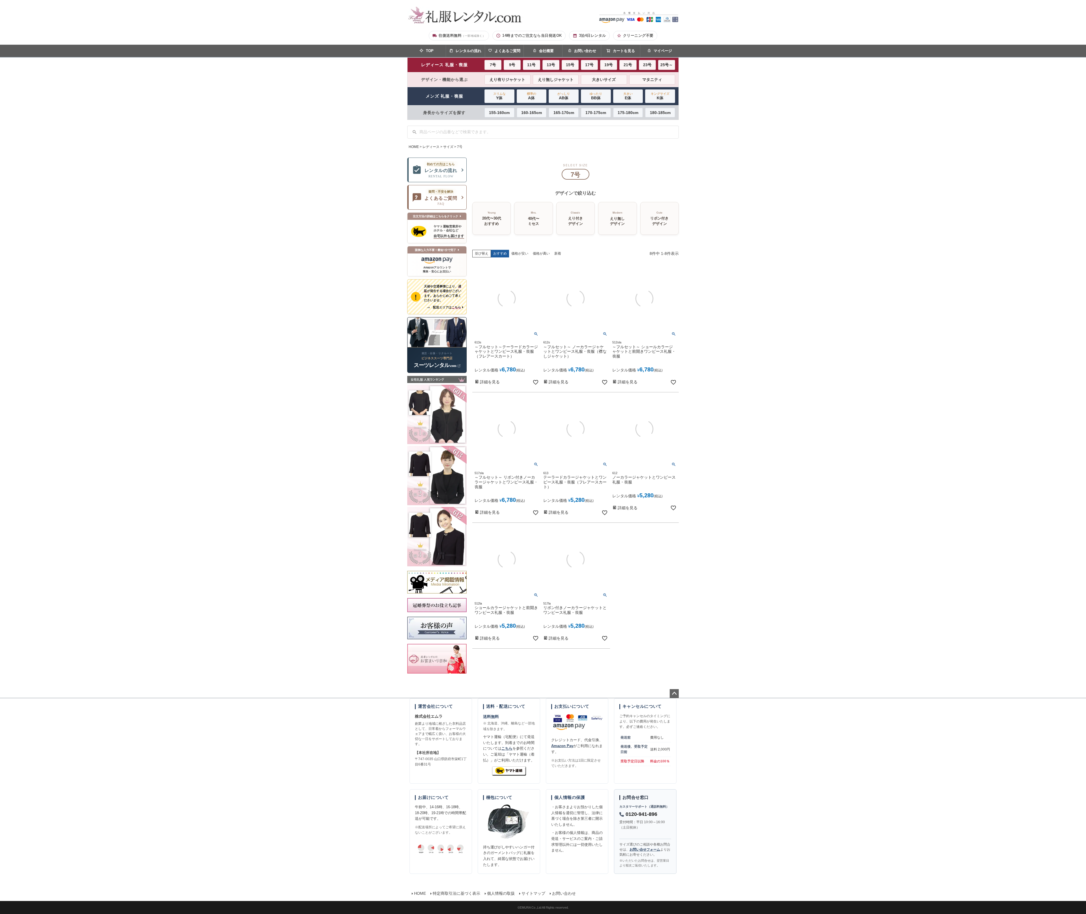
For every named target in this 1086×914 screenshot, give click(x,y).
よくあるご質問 (507, 51)
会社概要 (546, 51)
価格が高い (541, 253)
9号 (512, 65)
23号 (647, 65)
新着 (557, 253)
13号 (551, 65)
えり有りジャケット (507, 79)
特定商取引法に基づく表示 (456, 893)
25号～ (666, 65)
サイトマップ (533, 893)
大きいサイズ (604, 79)
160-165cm (531, 112)
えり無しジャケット (556, 79)
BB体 (596, 96)
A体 (531, 96)
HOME (414, 147)
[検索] (414, 132)
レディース (431, 147)
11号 (531, 65)
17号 (589, 65)
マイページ (663, 51)
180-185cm (660, 112)
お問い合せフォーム (645, 849)
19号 (608, 65)
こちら (506, 748)
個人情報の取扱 (501, 893)
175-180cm (628, 112)
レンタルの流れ (468, 51)
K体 (660, 96)
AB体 (563, 96)
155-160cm (499, 112)
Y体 (499, 96)
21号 (628, 65)
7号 (493, 65)
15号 (570, 65)
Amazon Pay (562, 746)
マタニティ (652, 79)
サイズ (448, 147)
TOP (430, 51)
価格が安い (519, 253)
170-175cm (595, 112)
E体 (628, 96)
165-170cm (563, 112)
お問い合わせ (585, 51)
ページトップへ (674, 693)
